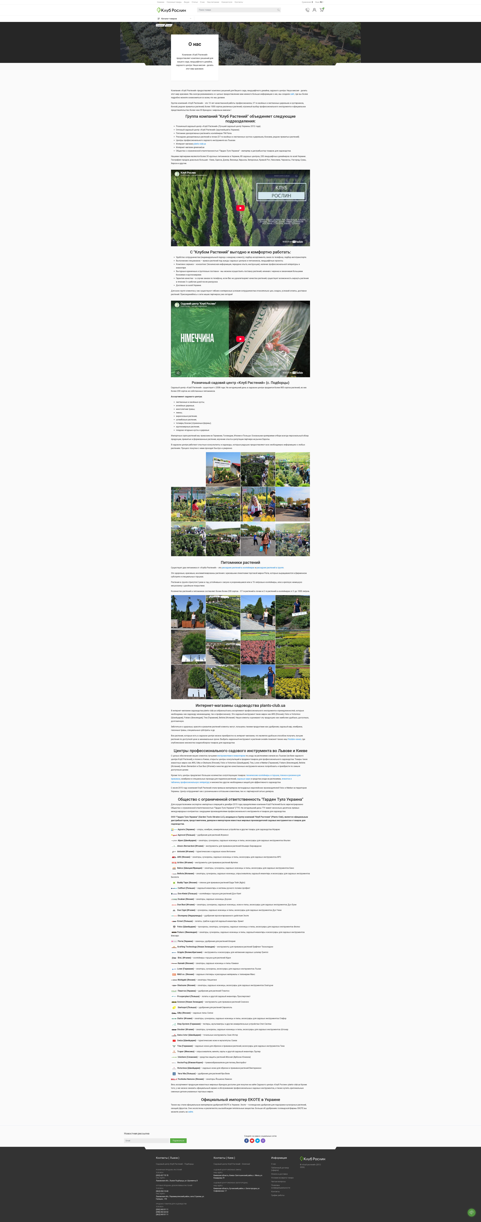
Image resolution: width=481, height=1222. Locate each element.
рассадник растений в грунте (270, 567)
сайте (190, 1112)
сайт (292, 94)
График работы (277, 1195)
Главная (160, 25)
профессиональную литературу (195, 782)
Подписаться (178, 1141)
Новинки (160, 2)
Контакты (239, 2)
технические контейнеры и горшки (262, 775)
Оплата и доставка (279, 1174)
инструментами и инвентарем (231, 756)
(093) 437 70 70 (162, 1175)
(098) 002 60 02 (162, 1212)
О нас (202, 2)
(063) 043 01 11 (162, 1214)
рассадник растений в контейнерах (238, 567)
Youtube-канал (294, 739)
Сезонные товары (174, 2)
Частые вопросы (278, 1181)
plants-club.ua (200, 144)
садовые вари (243, 779)
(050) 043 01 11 (162, 1209)
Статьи (195, 2)
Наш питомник (213, 2)
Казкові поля (227, 2)
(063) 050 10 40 (162, 1191)
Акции (186, 2)
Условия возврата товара (282, 1178)
